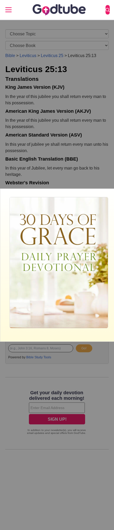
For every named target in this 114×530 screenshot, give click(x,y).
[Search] (108, 10)
